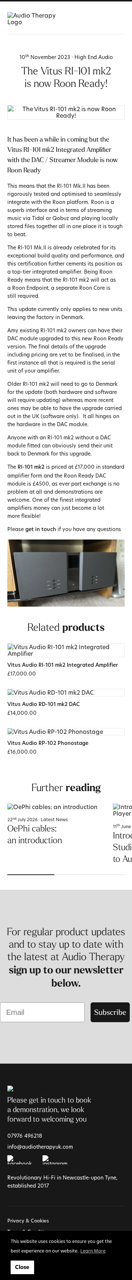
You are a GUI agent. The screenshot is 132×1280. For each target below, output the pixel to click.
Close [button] (22, 1267)
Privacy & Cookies (28, 1220)
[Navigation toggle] (120, 18)
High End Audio (93, 57)
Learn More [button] (93, 1251)
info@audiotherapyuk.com (40, 1146)
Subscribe (110, 1012)
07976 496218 (24, 1135)
